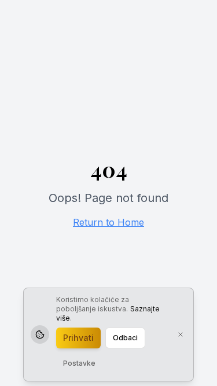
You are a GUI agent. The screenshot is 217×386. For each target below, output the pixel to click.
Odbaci (125, 337)
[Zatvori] (180, 334)
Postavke (79, 363)
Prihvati (78, 338)
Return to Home (108, 222)
